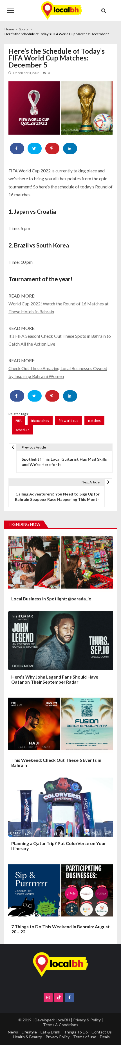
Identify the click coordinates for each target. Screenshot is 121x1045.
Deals (105, 1036)
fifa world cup (68, 420)
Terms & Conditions (60, 1024)
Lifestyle (29, 1032)
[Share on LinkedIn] (70, 148)
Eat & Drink (50, 1032)
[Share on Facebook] (17, 148)
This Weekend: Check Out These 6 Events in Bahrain (56, 763)
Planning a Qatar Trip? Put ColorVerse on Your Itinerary (58, 846)
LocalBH (63, 1019)
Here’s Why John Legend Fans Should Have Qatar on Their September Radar (54, 679)
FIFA (18, 420)
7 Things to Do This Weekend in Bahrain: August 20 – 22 (60, 929)
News (13, 1032)
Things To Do (76, 1032)
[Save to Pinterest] (52, 148)
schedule (22, 430)
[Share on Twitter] (35, 148)
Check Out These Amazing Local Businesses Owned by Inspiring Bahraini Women (57, 372)
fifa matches (40, 420)
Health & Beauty (27, 1036)
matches (94, 420)
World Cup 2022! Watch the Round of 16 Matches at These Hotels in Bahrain (58, 307)
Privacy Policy (58, 1036)
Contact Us (101, 1032)
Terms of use (84, 1036)
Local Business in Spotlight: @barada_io (51, 598)
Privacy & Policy (87, 1019)
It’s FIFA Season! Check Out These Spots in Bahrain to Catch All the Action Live (59, 339)
